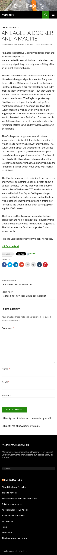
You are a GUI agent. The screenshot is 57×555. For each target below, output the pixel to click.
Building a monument (12, 504)
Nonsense (7, 532)
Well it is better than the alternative (19, 498)
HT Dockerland (10, 246)
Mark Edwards (26, 44)
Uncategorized (10, 27)
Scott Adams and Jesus (13, 515)
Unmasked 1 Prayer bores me (17, 282)
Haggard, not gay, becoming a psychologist (24, 294)
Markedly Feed (13, 479)
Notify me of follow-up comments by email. (27, 418)
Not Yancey (7, 521)
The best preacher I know (14, 538)
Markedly (8, 14)
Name (6, 368)
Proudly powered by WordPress (15, 551)
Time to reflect (9, 492)
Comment (8, 328)
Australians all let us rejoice (15, 509)
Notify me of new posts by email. (22, 425)
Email (5, 382)
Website (6, 395)
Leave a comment (43, 44)
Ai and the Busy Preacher (14, 487)
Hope (4, 526)
